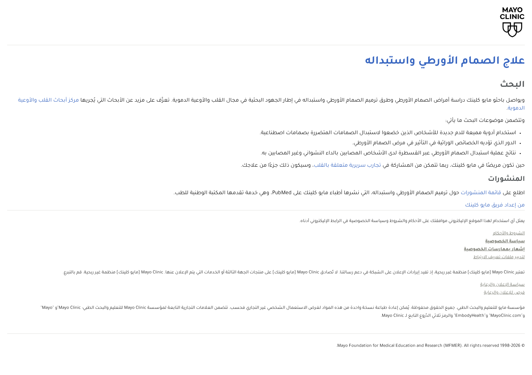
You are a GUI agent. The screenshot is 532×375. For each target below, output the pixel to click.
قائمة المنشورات (481, 193)
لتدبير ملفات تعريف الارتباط (499, 257)
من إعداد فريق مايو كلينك (495, 206)
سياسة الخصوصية (505, 241)
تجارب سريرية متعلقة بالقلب (347, 166)
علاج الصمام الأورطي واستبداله (445, 62)
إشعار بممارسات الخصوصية (494, 249)
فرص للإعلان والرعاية (504, 293)
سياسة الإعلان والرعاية (502, 285)
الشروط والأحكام (509, 233)
